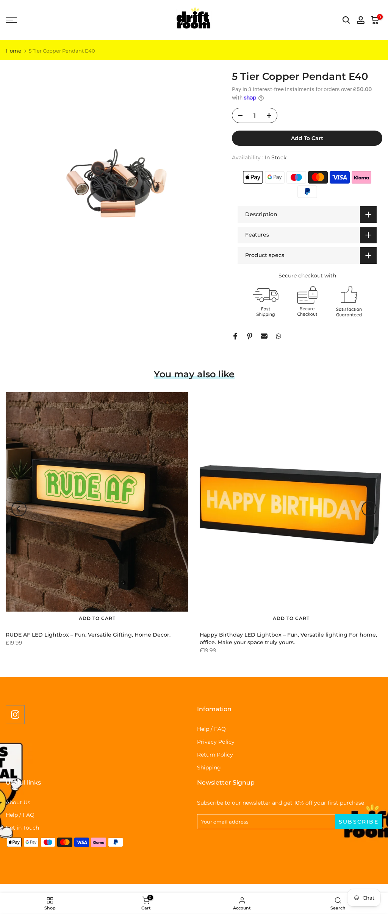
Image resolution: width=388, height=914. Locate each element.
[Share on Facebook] (235, 336)
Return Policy (215, 754)
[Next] (369, 508)
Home (13, 50)
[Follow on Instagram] (15, 714)
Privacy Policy (216, 741)
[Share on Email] (264, 336)
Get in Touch (22, 827)
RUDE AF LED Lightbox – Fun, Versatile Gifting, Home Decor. (88, 634)
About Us (18, 802)
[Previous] (19, 508)
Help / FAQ (211, 729)
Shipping (209, 767)
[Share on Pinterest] (249, 336)
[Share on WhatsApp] (278, 336)
